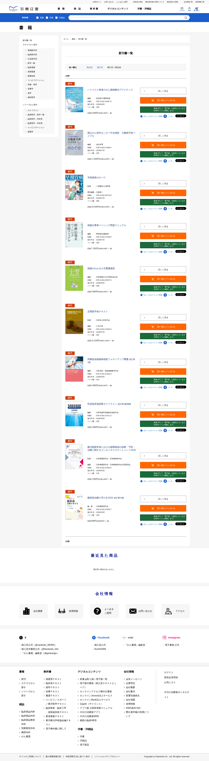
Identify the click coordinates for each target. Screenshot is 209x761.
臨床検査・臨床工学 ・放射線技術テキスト (57, 710)
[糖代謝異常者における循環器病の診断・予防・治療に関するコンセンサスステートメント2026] (74, 457)
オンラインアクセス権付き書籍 (96, 691)
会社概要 (38, 611)
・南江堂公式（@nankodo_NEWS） (38, 645)
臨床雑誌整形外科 (28, 722)
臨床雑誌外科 (28, 716)
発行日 (100, 67)
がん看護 (25, 736)
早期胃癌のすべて (96, 177)
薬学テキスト (52, 687)
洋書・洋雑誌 (144, 8)
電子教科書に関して (56, 728)
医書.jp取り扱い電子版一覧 (93, 679)
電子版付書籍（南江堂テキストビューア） (98, 685)
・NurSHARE (99, 649)
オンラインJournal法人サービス (96, 695)
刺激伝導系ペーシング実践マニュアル (106, 225)
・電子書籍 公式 (171, 645)
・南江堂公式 (99, 645)
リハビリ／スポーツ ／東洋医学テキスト (56, 702)
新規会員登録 (171, 677)
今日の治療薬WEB (89, 716)
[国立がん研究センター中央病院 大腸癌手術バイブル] (74, 143)
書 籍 (61, 8)
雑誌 (21, 704)
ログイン (168, 672)
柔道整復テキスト (55, 716)
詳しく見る (163, 91)
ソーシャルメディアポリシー (107, 756)
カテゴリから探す (28, 685)
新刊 (23, 679)
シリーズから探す (28, 693)
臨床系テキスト (54, 683)
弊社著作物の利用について (154, 2)
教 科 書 (94, 8)
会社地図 (130, 700)
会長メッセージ (134, 679)
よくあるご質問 (121, 2)
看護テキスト (52, 695)
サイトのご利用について (30, 756)
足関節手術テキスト (97, 311)
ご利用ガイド (96, 2)
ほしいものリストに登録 (153, 116)
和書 (42, 18)
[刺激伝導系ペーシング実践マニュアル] (74, 235)
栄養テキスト (52, 691)
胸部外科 (25, 732)
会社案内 (130, 691)
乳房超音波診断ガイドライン (109, 404)
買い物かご (197, 10)
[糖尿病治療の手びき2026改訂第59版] (74, 507)
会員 (189, 10)
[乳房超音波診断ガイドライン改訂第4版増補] (74, 414)
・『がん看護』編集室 (133, 645)
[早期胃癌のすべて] (74, 187)
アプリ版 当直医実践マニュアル (96, 708)
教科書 (47, 671)
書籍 (21, 671)
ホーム (66, 39)
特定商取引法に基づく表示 (78, 756)
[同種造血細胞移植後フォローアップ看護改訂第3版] (74, 369)
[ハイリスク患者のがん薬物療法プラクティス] (74, 99)
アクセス (180, 611)
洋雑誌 (62, 18)
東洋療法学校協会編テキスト (58, 722)
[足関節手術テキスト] (74, 321)
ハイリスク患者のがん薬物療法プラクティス (110, 90)
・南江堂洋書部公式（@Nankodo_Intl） (39, 649)
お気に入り (170, 682)
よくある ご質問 (109, 611)
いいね (170, 116)
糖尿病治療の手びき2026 (105, 498)
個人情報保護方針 (53, 756)
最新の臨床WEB (88, 720)
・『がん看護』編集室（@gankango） (39, 653)
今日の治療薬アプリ (90, 712)
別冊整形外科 (28, 728)
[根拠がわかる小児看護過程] (74, 278)
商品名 (90, 67)
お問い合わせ (109, 2)
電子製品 (84, 744)
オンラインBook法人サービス (95, 700)
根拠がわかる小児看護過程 (101, 268)
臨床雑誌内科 (28, 711)
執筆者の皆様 (138, 2)
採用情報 (198, 2)
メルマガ (182, 10)
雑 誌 (77, 8)
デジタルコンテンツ (117, 8)
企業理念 (130, 683)
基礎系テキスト (54, 679)
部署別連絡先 (133, 695)
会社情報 (187, 2)
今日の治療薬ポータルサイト (176, 694)
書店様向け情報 (172, 2)
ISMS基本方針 (133, 708)
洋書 (51, 18)
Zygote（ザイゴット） (91, 704)
